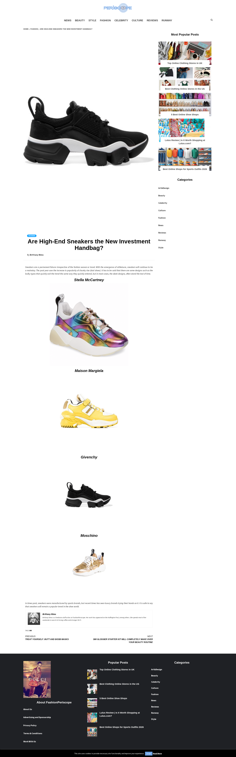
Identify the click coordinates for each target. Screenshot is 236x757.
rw (30, 630)
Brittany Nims (37, 254)
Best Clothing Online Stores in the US (185, 89)
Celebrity (121, 20)
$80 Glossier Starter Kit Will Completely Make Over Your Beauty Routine (123, 639)
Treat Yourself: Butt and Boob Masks (47, 637)
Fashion (105, 20)
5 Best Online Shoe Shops (185, 114)
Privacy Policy (30, 725)
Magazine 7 (133, 753)
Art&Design (163, 188)
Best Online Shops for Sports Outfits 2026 (185, 169)
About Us (27, 709)
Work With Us (29, 741)
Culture (137, 20)
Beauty (80, 20)
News (67, 20)
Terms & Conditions (32, 733)
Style (92, 20)
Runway (167, 20)
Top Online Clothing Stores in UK (184, 63)
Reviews (152, 20)
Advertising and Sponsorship (37, 717)
